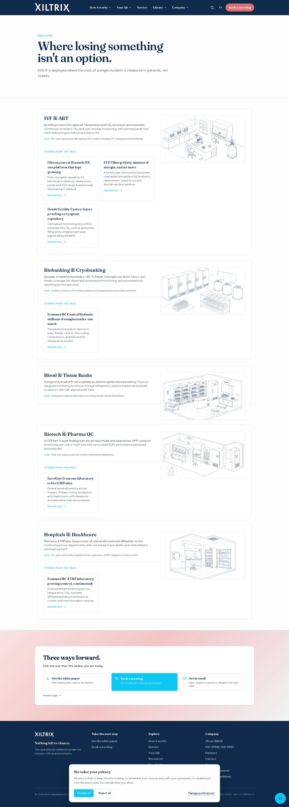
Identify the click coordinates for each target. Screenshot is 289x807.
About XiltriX (214, 741)
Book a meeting (240, 7)
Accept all (83, 793)
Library (158, 7)
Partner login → (52, 695)
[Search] (212, 7)
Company (178, 7)
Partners (211, 753)
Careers (210, 759)
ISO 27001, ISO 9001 (219, 747)
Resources (155, 759)
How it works (99, 7)
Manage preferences (201, 793)
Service (142, 7)
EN (220, 7)
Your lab (122, 7)
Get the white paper (105, 741)
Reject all (104, 793)
